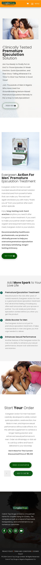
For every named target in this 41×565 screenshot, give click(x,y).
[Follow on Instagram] (15, 530)
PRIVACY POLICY (7, 551)
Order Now (10, 106)
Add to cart (21, 473)
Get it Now (9, 256)
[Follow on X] (10, 530)
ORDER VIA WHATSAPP (19, 465)
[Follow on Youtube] (21, 530)
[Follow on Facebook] (4, 530)
